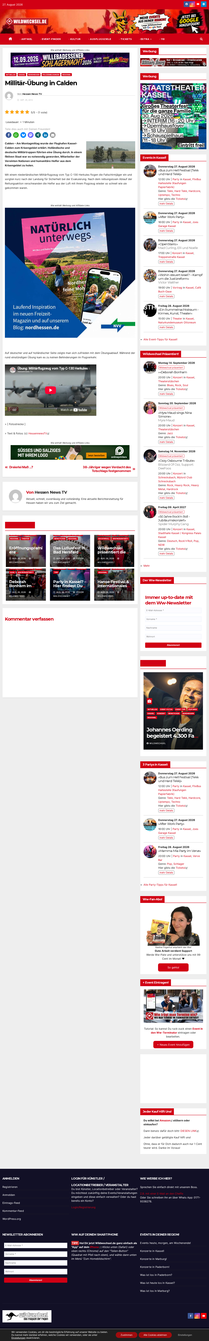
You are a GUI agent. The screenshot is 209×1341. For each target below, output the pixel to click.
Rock (178, 385)
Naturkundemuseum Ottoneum (177, 322)
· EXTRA (144, 39)
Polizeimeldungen (51, 75)
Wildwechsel (157, 743)
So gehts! (173, 967)
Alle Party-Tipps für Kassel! (160, 884)
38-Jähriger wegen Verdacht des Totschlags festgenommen (107, 469)
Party (176, 179)
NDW (161, 544)
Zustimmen (126, 1335)
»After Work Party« (171, 217)
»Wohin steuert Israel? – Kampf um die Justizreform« (180, 278)
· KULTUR (74, 39)
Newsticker (59, 539)
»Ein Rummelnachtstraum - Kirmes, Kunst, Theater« (178, 311)
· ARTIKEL (25, 39)
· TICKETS (125, 39)
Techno (175, 194)
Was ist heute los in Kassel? (157, 1282)
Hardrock (172, 489)
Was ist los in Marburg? (155, 1290)
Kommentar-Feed (13, 1210)
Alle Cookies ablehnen (155, 1335)
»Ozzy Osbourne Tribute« (176, 464)
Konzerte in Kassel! (152, 1251)
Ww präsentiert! (120, 539)
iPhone (94, 1247)
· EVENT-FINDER (50, 39)
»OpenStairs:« (178, 246)
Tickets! (180, 198)
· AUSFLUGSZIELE (99, 39)
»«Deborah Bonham (172, 372)
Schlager (178, 863)
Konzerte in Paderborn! (154, 1267)
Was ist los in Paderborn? (156, 1274)
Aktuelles (11, 75)
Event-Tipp (165, 709)
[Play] (173, 1006)
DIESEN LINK (188, 1130)
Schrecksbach (167, 477)
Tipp (56, 572)
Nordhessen (34, 75)
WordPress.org (11, 1218)
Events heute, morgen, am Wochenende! (165, 1243)
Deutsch (172, 541)
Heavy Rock (182, 485)
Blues (170, 385)
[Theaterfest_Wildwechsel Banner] (173, 116)
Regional (66, 75)
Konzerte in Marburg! (153, 1259)
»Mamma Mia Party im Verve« (179, 851)
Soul (12, 572)
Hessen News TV (32, 94)
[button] (201, 39)
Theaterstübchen (168, 381)
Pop (196, 541)
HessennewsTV (37, 433)
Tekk (170, 191)
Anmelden (8, 1194)
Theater (25, 539)
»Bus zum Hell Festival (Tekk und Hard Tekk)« (178, 172)
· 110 (162, 39)
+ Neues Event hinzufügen (173, 1044)
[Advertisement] (70, 737)
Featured (177, 709)
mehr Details (166, 203)
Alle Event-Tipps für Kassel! (160, 339)
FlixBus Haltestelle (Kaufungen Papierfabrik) (179, 183)
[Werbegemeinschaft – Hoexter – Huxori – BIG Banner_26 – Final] (70, 266)
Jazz (170, 433)
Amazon (165, 1120)
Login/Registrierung (83, 1207)
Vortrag (177, 287)
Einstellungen (18, 1337)
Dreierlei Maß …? (21, 467)
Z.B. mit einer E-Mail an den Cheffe (161, 1193)
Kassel (22, 75)
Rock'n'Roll (104, 539)
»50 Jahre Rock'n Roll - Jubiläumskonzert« (174, 520)
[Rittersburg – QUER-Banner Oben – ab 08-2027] (173, 62)
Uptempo (164, 194)
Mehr (147, 565)
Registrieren (9, 1187)
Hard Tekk (180, 191)
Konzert (177, 253)
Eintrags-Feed (11, 1202)
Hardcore (194, 191)
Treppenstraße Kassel (171, 257)
